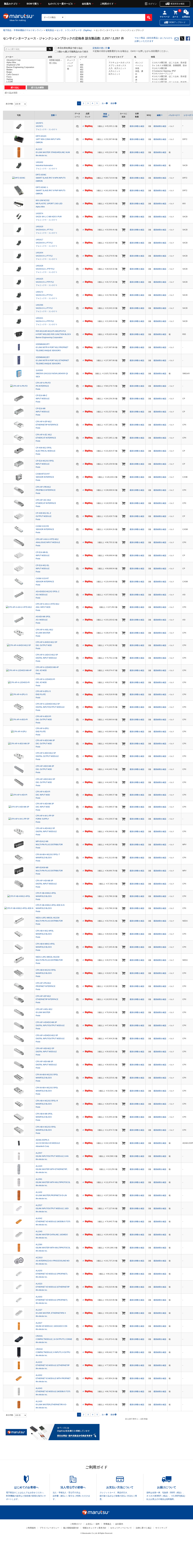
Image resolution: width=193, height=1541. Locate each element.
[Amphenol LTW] (25, 65)
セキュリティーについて (121, 1528)
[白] (141, 74)
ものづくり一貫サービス (60, 3)
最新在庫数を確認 (137, 126)
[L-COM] (25, 82)
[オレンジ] (141, 62)
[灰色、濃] (141, 71)
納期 (50, 57)
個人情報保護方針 (71, 1528)
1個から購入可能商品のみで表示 (72, 51)
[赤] (141, 79)
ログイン (152, 3)
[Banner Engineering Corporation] (25, 67)
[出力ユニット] (119, 74)
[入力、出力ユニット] (119, 68)
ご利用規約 (31, 1528)
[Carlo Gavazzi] (25, 74)
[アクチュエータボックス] (119, 62)
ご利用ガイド (107, 3)
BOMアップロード (177, 22)
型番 (53, 115)
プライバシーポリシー (49, 1528)
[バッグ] (71, 63)
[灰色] (141, 68)
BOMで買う (33, 3)
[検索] (148, 17)
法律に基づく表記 (143, 1528)
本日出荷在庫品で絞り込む (70, 48)
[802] (92, 70)
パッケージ (71, 57)
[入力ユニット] (119, 71)
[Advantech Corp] (25, 60)
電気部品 (50, 30)
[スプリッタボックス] (119, 65)
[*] (92, 60)
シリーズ (83, 57)
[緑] (141, 77)
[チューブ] (71, 60)
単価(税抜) (105, 115)
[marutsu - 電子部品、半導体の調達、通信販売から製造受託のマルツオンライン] (18, 17)
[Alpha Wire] (25, 62)
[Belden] (25, 70)
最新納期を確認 (159, 126)
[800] (92, 65)
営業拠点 (107, 1524)
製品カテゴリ (11, 3)
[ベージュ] (141, 65)
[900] (92, 77)
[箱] (71, 68)
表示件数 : (10, 104)
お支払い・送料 (93, 1524)
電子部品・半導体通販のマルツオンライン (23, 30)
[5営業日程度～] (55, 60)
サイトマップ (161, 1528)
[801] (92, 67)
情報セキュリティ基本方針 (94, 1528)
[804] (92, 74)
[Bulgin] (25, 72)
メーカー (9, 57)
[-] (92, 62)
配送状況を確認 (177, 4)
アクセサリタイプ (115, 57)
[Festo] (25, 77)
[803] (92, 72)
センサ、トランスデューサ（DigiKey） (74, 30)
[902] (92, 82)
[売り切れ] (55, 63)
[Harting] (25, 79)
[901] (92, 79)
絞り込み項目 (11, 93)
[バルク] (71, 66)
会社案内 (86, 3)
